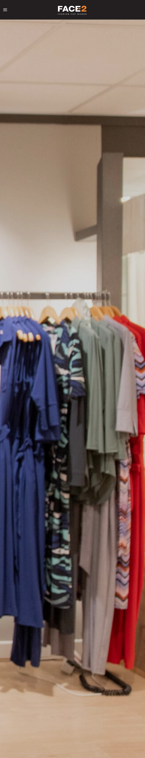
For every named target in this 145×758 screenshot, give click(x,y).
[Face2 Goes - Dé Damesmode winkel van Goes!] (72, 10)
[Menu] (5, 9)
